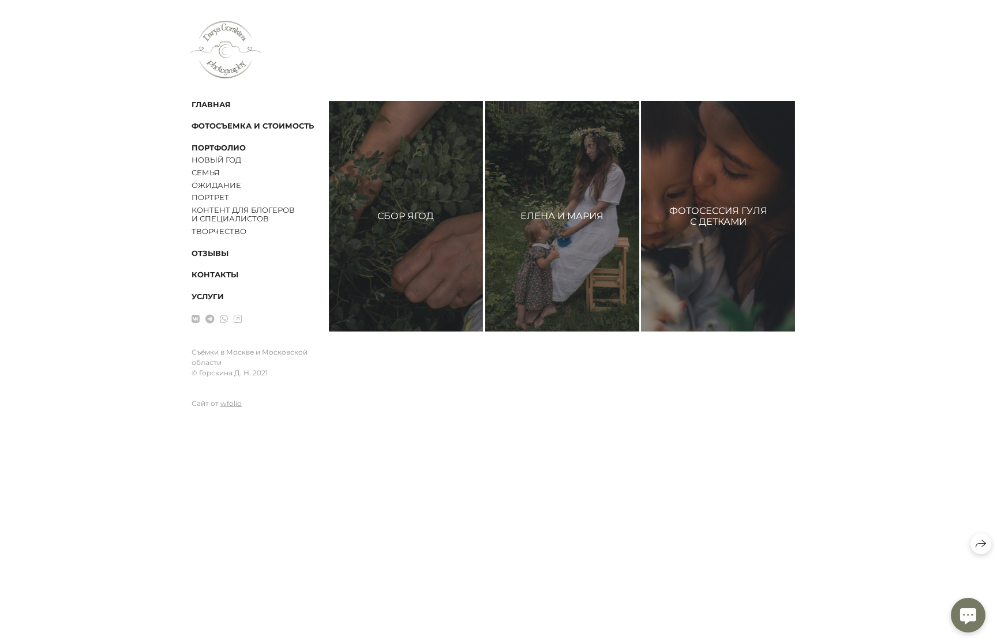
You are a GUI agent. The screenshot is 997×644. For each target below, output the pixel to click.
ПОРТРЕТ (210, 197)
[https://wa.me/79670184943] (224, 319)
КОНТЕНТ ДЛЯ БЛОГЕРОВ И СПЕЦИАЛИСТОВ (243, 214)
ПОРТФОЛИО (219, 147)
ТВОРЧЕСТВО (219, 231)
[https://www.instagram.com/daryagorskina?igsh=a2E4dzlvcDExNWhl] (238, 319)
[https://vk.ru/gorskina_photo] (196, 319)
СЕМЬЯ (206, 172)
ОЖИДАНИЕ (216, 185)
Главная (211, 104)
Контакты (215, 274)
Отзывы (210, 253)
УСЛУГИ (208, 296)
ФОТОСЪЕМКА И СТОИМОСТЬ (253, 125)
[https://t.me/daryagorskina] (210, 319)
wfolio (231, 403)
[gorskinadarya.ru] (225, 49)
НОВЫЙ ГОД (216, 159)
